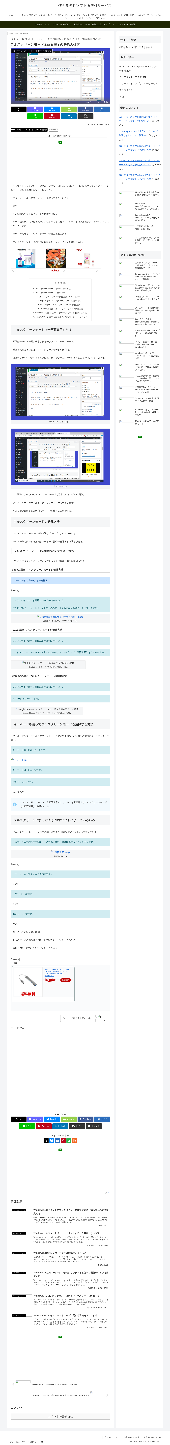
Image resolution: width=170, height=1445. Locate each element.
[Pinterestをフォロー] (63, 1140)
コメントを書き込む (60, 1416)
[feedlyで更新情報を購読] (68, 1140)
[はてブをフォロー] (57, 1140)
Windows (54, 130)
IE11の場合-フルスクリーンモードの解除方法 (60, 304)
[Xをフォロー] (46, 1140)
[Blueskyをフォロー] (51, 1140)
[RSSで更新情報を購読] (74, 1140)
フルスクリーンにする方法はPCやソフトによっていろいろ (61, 317)
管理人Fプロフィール (152, 1437)
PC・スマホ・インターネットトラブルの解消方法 (30, 130)
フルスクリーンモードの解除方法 (50, 292)
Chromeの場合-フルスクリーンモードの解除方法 (61, 309)
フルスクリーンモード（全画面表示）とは (54, 288)
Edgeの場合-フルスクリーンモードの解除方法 (60, 300)
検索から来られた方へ (132, 1437)
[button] (85, 116)
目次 (57, 283)
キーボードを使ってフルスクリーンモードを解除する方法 (61, 313)
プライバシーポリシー (112, 1437)
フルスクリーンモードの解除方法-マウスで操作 (58, 296)
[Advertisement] (60, 162)
